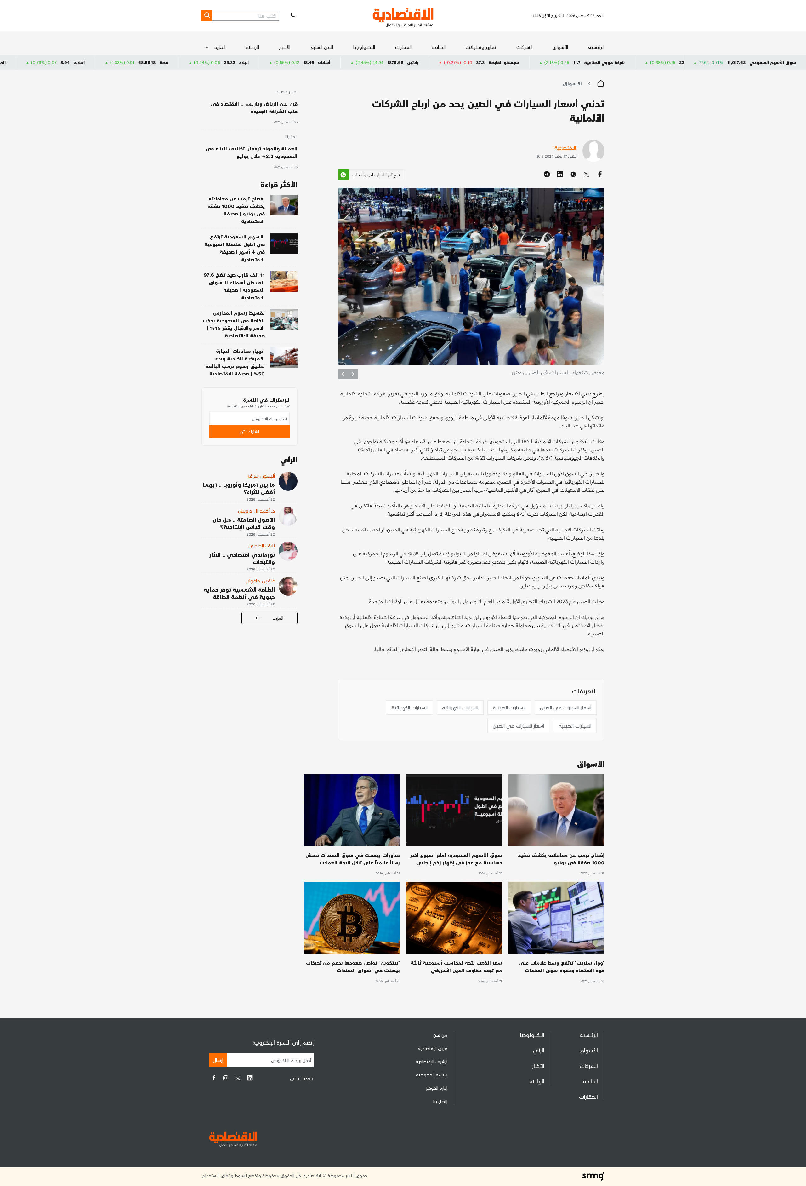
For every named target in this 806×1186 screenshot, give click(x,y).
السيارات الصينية (509, 707)
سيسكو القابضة (586, 62)
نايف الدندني (261, 545)
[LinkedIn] (249, 1078)
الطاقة (439, 47)
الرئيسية (596, 47)
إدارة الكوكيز (436, 1088)
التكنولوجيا (364, 47)
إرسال (218, 1060)
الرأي (538, 1050)
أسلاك (407, 62)
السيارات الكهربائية (460, 707)
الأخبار (284, 47)
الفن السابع (321, 47)
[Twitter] (237, 1077)
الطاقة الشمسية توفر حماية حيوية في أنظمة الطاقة (239, 593)
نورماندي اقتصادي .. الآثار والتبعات (242, 558)
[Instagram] (225, 1078)
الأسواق (560, 47)
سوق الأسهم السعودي (772, 62)
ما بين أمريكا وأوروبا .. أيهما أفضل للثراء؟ (239, 488)
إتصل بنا (440, 1101)
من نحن (440, 1035)
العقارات (403, 47)
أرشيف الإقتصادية (431, 1061)
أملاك (162, 62)
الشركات (524, 47)
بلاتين (496, 62)
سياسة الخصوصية (431, 1074)
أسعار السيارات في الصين (565, 707)
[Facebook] (214, 1078)
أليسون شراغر (261, 475)
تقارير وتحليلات (481, 47)
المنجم (82, 62)
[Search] (207, 15)
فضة (247, 62)
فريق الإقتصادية (432, 1048)
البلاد (327, 62)
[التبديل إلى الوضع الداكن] (292, 15)
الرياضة (252, 47)
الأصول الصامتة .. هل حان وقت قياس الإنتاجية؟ (244, 523)
